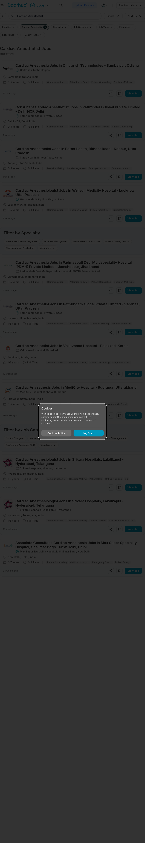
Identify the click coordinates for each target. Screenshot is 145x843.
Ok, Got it (88, 433)
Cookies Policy (56, 433)
